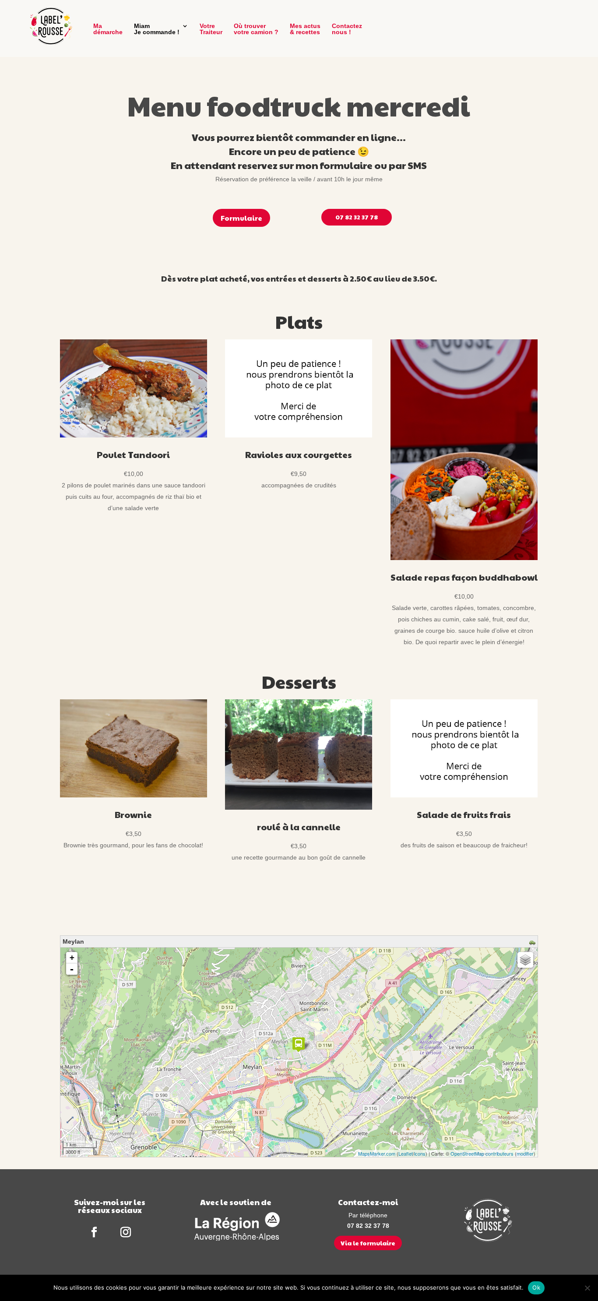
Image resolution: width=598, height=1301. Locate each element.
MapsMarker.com (376, 1153)
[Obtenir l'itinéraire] (533, 943)
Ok (536, 1287)
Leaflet (405, 1153)
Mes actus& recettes (305, 29)
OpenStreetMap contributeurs (482, 1153)
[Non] (587, 1287)
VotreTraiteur (211, 29)
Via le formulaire (368, 1242)
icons (420, 1153)
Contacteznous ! (347, 29)
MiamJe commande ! (156, 29)
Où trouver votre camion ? (256, 29)
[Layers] (525, 960)
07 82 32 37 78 (356, 216)
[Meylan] (299, 1045)
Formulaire (241, 218)
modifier (525, 1153)
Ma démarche (108, 29)
